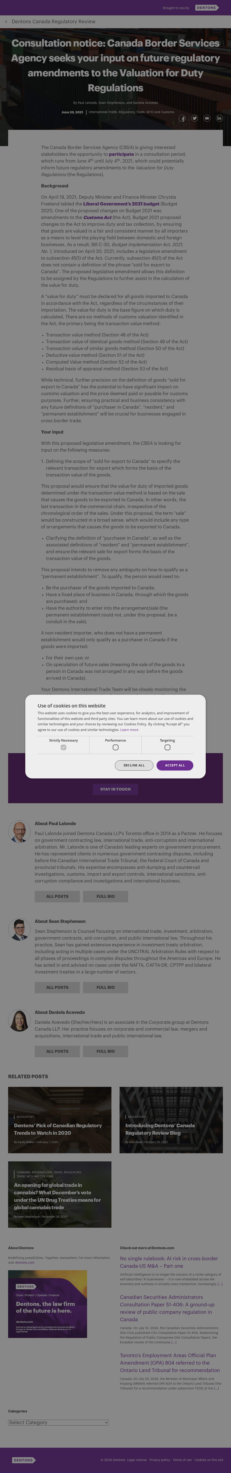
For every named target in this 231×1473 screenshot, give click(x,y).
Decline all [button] (134, 765)
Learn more (129, 729)
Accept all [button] (175, 765)
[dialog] (115, 736)
